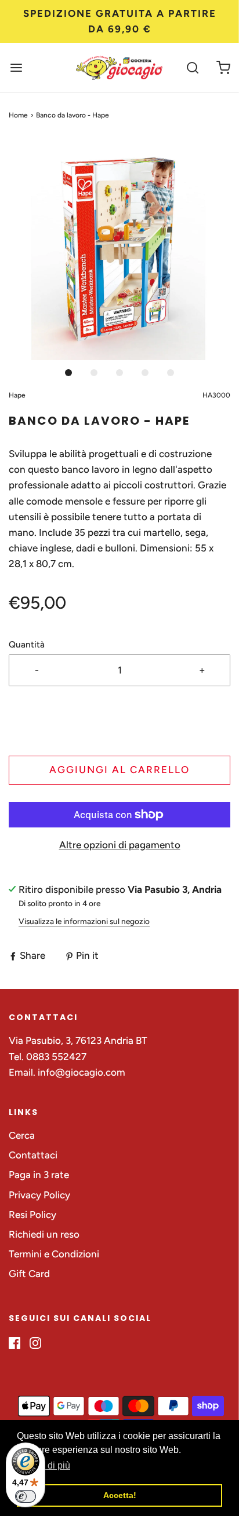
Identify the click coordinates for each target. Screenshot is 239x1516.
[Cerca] (192, 67)
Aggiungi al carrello (119, 769)
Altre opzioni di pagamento (119, 845)
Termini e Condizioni (54, 1254)
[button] (119, 249)
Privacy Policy (39, 1195)
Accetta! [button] (119, 1495)
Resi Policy (32, 1214)
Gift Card (29, 1273)
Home (18, 115)
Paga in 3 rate (39, 1174)
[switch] (25, 1496)
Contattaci (33, 1155)
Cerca (22, 1135)
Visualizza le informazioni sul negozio (84, 921)
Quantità (27, 644)
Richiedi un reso (44, 1234)
